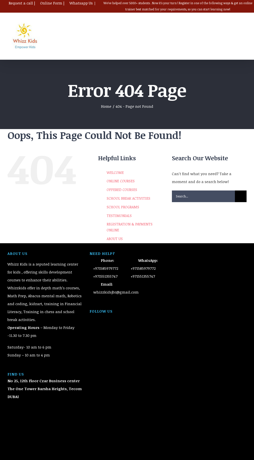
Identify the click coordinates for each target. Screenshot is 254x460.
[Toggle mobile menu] (245, 29)
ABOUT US (115, 238)
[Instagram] (133, 318)
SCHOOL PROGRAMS (123, 207)
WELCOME (115, 172)
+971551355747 (105, 276)
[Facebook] (120, 318)
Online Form (51, 2)
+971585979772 (105, 268)
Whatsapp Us (81, 2)
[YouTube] (127, 318)
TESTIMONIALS (119, 215)
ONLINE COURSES (121, 181)
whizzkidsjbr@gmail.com (116, 292)
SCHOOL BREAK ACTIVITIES (128, 198)
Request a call (21, 2)
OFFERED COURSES (122, 189)
